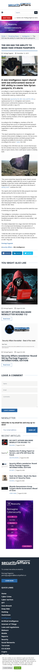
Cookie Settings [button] (7, 668)
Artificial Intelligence (9, 621)
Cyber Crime (12, 493)
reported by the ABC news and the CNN (22, 99)
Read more (6, 319)
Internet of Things (9, 624)
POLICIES (5, 655)
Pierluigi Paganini (8, 53)
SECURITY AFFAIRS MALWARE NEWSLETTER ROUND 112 (16, 313)
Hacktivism (6, 615)
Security (12, 470)
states (18, 142)
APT (3, 603)
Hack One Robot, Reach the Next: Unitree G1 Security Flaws (23, 477)
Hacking (11, 481)
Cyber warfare (7, 600)
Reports (4, 636)
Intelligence (26, 36)
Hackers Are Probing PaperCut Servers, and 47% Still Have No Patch (21, 453)
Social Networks (8, 642)
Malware (12, 445)
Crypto (4, 652)
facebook (7, 253)
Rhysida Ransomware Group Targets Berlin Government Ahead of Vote (23, 488)
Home (3, 36)
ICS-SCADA (5, 649)
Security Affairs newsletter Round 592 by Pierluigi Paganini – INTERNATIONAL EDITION (19, 358)
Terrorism (5, 645)
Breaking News (13, 36)
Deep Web (5, 609)
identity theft (5, 187)
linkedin (18, 253)
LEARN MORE (9, 581)
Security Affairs (7, 247)
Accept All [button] (17, 668)
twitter (29, 253)
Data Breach (6, 606)
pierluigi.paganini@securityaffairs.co (13, 575)
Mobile (4, 633)
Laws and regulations (10, 627)
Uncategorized (14, 458)
